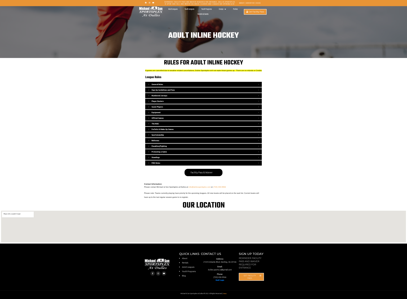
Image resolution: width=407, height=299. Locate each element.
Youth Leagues (189, 9)
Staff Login (220, 280)
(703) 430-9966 (219, 187)
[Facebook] (145, 2)
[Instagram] (149, 2)
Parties (235, 9)
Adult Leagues (173, 9)
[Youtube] (153, 2)
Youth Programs (206, 9)
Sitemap (224, 294)
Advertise (250, 3)
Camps (221, 9)
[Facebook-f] (152, 273)
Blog (258, 3)
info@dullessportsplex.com (199, 187)
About (241, 3)
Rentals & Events (203, 14)
